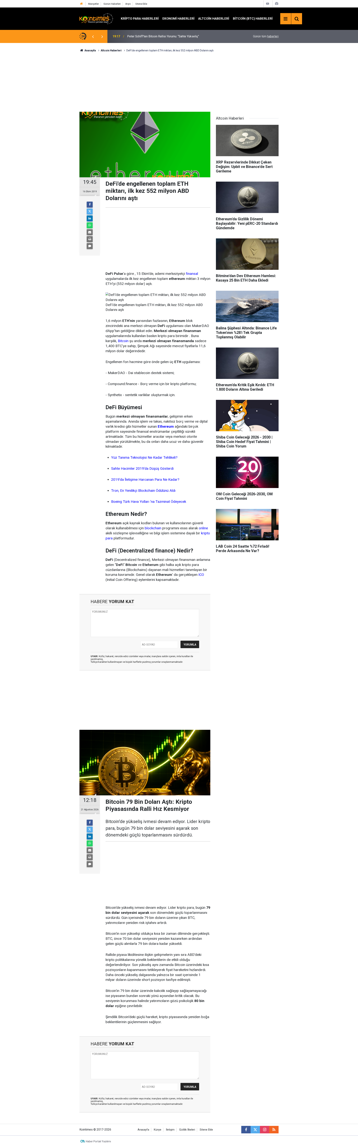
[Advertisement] (179, 81)
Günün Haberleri (112, 3)
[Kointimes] (96, 18)
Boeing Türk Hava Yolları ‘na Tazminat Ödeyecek (148, 501)
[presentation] (93, 36)
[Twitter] (90, 211)
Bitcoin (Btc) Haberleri (253, 18)
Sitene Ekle (141, 3)
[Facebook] (90, 205)
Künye (157, 1129)
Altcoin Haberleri (213, 18)
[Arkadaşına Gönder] (90, 232)
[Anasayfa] (81, 3)
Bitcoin (123, 341)
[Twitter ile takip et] (255, 1129)
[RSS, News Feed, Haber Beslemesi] (274, 1129)
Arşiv (128, 3)
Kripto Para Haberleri (140, 18)
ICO (201, 574)
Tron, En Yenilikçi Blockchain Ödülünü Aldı (143, 490)
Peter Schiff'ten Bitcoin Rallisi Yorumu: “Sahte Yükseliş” (163, 36)
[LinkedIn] (90, 218)
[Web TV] (268, 3)
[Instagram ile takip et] (264, 1129)
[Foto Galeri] (276, 3)
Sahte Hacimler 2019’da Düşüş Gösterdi (142, 468)
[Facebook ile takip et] (246, 1129)
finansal (192, 273)
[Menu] (285, 18)
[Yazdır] (90, 239)
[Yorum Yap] (90, 246)
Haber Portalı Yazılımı (98, 1141)
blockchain (153, 528)
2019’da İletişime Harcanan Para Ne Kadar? (145, 479)
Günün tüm (266, 36)
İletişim (170, 1129)
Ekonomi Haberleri (178, 18)
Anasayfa (143, 1129)
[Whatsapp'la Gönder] (90, 225)
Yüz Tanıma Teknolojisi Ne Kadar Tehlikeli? (144, 457)
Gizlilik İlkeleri (187, 1129)
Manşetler (93, 3)
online (203, 528)
